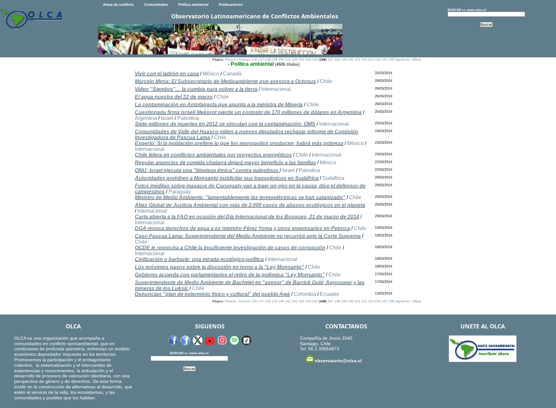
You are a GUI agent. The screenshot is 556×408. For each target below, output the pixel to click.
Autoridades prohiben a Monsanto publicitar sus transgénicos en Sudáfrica (227, 178)
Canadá (232, 73)
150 (351, 59)
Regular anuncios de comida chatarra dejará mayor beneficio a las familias (225, 162)
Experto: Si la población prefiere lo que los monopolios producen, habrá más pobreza (239, 143)
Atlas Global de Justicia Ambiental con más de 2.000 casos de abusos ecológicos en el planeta (250, 205)
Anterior (244, 59)
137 (261, 59)
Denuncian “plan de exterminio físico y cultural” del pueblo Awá (212, 294)
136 (254, 59)
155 (384, 59)
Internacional (276, 89)
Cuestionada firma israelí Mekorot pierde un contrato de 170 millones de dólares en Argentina (248, 112)
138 (268, 59)
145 (315, 59)
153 (371, 59)
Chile (326, 81)
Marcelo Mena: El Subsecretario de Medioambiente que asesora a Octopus (225, 81)
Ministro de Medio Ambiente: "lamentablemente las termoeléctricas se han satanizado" (240, 197)
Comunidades (156, 4)
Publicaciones (231, 4)
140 (281, 59)
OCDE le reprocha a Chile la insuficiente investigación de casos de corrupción (230, 247)
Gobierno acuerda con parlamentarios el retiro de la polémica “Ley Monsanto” (230, 274)
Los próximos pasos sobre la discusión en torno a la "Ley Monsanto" (219, 267)
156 (391, 59)
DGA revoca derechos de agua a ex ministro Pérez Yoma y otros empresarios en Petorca (242, 228)
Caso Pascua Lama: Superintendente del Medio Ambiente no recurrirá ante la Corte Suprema (248, 236)
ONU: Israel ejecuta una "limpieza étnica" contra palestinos (207, 170)
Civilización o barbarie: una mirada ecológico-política (199, 259)
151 (357, 59)
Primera (230, 59)
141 (288, 59)
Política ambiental (193, 4)
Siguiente (402, 59)
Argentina (146, 118)
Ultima (416, 59)
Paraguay (180, 191)
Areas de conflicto (118, 4)
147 (330, 59)
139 (274, 59)
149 (344, 59)
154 (378, 59)
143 (301, 59)
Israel (167, 118)
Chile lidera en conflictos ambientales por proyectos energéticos (213, 155)
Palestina (188, 118)
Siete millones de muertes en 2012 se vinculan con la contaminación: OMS (225, 124)
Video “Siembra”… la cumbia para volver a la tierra (196, 89)
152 (364, 59)
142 (295, 59)
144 (308, 59)
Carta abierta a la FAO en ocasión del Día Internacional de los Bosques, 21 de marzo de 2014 (247, 216)
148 (337, 59)
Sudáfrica (333, 178)
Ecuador (329, 294)
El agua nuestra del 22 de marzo (174, 97)
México (211, 73)
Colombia (305, 294)
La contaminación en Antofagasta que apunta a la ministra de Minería (219, 104)
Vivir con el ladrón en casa (167, 73)
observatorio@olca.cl (338, 360)
